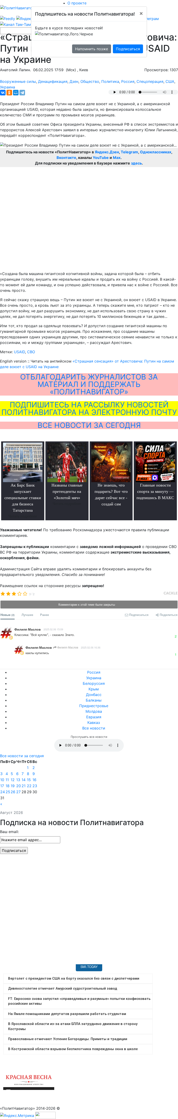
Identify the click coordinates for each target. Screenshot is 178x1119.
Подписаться (128, 49)
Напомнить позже (91, 49)
